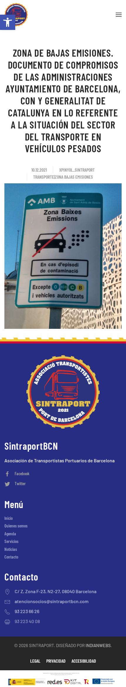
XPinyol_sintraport (77, 169)
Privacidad (56, 661)
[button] (7, 22)
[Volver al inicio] (16, 14)
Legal (35, 661)
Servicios (11, 541)
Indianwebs (98, 645)
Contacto (11, 556)
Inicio (8, 518)
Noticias (10, 549)
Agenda (10, 533)
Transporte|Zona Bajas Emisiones (63, 177)
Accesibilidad (83, 661)
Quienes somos (16, 525)
